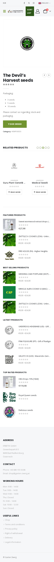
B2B (4, 3)
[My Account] (37, 11)
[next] (49, 75)
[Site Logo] (16, 11)
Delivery (9, 537)
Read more (15, 192)
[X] (29, 3)
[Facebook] (24, 3)
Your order (14, 124)
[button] (5, 11)
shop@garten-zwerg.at (19, 473)
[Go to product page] (14, 166)
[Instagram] (34, 3)
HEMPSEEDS (16, 131)
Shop (7, 520)
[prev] (44, 75)
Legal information (13, 542)
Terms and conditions (15, 524)
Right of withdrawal (13, 533)
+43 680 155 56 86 (17, 469)
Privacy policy (11, 528)
